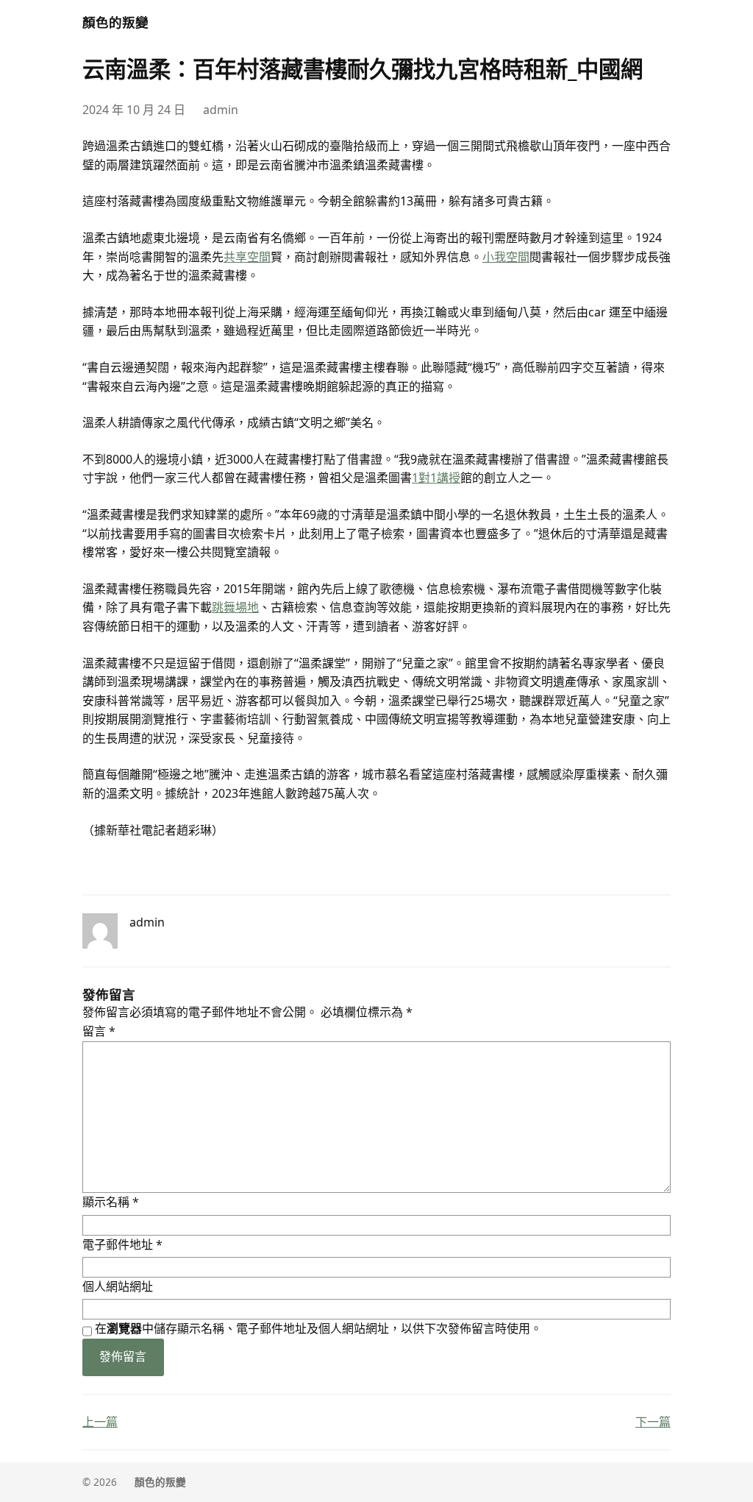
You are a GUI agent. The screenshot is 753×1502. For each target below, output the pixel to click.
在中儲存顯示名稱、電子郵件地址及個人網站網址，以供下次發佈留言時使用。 (318, 1328)
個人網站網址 (117, 1286)
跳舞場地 (235, 607)
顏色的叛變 (115, 22)
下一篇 (653, 1422)
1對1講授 (436, 478)
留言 (98, 1031)
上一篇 (100, 1422)
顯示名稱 (110, 1202)
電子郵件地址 (122, 1244)
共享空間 (247, 257)
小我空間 (505, 257)
